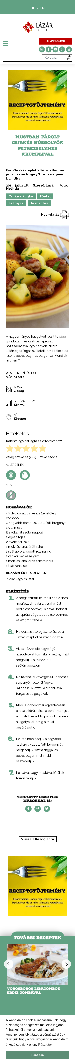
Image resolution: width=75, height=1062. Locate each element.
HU (33, 8)
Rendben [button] (37, 1054)
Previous (8, 964)
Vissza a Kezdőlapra (37, 839)
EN (42, 8)
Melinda (12, 188)
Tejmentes (39, 203)
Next (66, 964)
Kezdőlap (13, 170)
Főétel (44, 170)
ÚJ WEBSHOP (55, 41)
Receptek (29, 170)
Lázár (50, 185)
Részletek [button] (45, 1044)
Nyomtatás (50, 214)
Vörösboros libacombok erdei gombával (33, 990)
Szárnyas (16, 203)
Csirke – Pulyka (21, 196)
